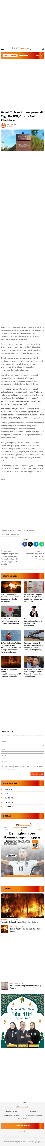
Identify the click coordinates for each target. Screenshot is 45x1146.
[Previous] (5, 848)
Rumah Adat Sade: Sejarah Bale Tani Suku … (25, 930)
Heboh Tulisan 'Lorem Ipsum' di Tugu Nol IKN (18, 530)
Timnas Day (9, 802)
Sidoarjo (8, 789)
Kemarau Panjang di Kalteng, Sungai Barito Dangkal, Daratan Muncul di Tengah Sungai (34, 646)
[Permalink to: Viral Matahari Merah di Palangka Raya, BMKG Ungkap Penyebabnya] (11, 611)
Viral (7, 794)
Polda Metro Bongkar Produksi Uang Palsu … (25, 987)
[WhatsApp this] (41, 544)
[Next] (40, 848)
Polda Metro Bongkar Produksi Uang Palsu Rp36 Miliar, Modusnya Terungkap (33, 597)
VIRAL (11, 927)
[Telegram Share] (36, 544)
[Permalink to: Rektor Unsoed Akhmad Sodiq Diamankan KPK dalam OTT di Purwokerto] (34, 611)
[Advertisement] (22, 22)
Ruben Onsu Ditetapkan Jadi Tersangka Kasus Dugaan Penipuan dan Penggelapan (33, 672)
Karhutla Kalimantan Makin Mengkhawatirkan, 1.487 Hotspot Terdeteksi (11, 672)
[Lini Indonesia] (22, 48)
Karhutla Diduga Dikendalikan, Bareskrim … (19, 922)
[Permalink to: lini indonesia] (3, 125)
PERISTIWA (4, 920)
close (24, 1102)
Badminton (9, 798)
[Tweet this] (30, 544)
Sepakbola (9, 807)
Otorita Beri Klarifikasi (10, 534)
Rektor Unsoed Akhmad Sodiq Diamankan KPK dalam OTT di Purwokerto (33, 622)
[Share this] (24, 544)
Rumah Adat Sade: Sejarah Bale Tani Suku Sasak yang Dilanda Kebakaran (10, 597)
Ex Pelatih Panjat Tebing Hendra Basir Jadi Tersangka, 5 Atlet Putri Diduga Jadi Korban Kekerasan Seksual (11, 647)
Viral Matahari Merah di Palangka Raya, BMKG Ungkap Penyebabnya (10, 621)
